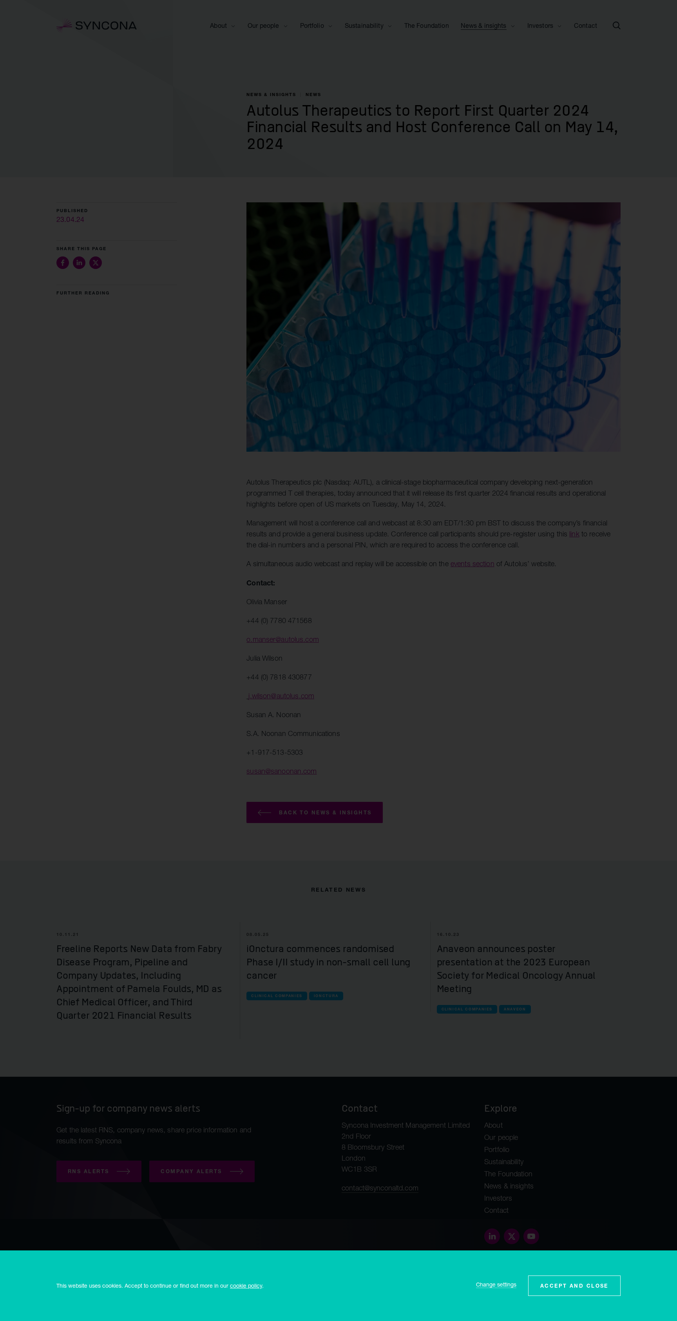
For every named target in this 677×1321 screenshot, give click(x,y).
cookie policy (246, 1285)
